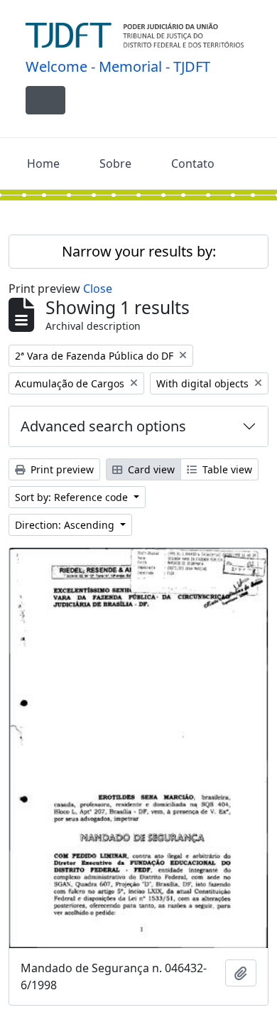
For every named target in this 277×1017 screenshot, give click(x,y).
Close (97, 288)
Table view (226, 469)
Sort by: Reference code (73, 497)
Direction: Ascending (66, 525)
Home (43, 163)
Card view (150, 469)
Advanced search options (103, 426)
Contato (192, 163)
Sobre (115, 163)
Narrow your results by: (139, 251)
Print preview (61, 469)
